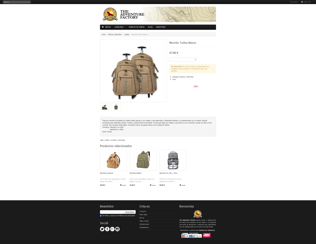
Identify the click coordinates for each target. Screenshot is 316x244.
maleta (126, 34)
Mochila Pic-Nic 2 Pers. (168, 173)
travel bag (121, 140)
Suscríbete (130, 212)
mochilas (113, 140)
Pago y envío (144, 221)
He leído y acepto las (118, 216)
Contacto (143, 211)
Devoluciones (144, 224)
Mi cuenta (294, 2)
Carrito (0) (306, 2)
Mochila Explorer (106, 173)
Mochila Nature (136, 173)
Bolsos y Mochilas (115, 34)
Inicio (108, 27)
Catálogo (119, 27)
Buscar (142, 218)
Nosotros (160, 27)
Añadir (124, 185)
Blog (150, 27)
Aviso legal (143, 215)
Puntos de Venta (136, 27)
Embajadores (144, 227)
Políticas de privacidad (126, 216)
